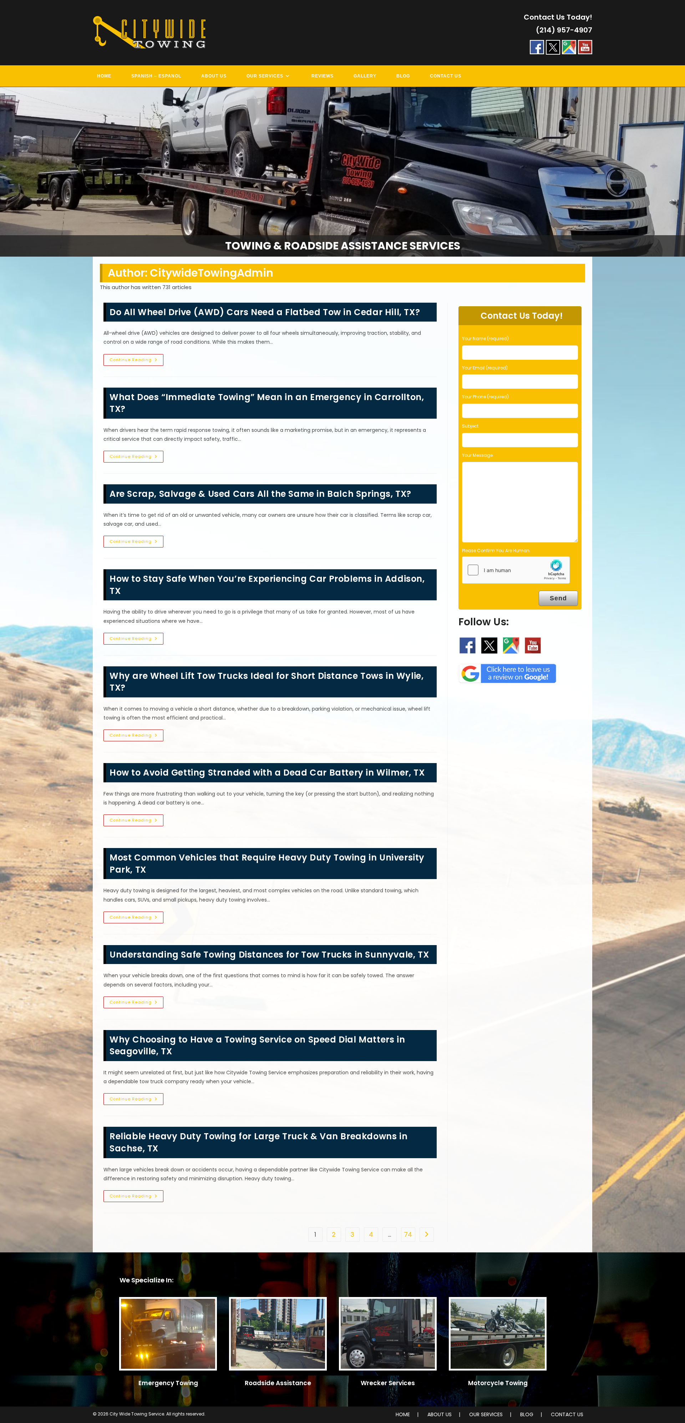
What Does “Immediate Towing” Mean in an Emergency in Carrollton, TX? (267, 403)
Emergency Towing (168, 1383)
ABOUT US (439, 1414)
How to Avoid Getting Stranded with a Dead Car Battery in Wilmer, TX (267, 772)
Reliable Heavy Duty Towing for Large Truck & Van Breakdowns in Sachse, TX (258, 1142)
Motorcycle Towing (498, 1383)
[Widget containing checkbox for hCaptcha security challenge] (516, 570)
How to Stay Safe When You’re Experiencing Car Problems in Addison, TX (267, 585)
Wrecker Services (388, 1383)
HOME (403, 1414)
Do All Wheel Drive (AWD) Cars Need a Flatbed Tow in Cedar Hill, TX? (265, 312)
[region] (342, 172)
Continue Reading (136, 361)
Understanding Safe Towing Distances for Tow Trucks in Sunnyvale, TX (269, 954)
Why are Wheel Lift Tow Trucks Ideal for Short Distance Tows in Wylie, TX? (266, 682)
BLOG (526, 1414)
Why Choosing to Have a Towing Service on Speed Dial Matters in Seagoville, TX (257, 1046)
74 (408, 1234)
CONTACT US (567, 1414)
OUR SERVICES (486, 1414)
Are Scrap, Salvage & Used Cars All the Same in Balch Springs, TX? (260, 494)
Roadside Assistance (278, 1383)
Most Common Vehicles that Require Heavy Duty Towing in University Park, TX (267, 864)
